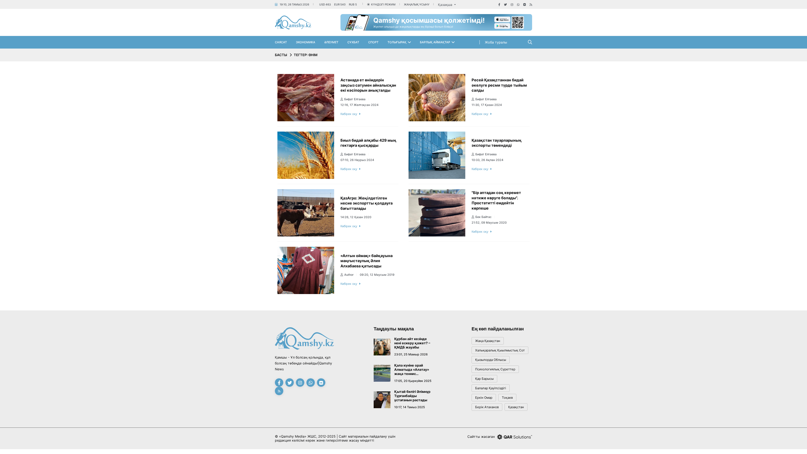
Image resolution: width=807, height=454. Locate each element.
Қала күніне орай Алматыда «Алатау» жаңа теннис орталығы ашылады (411, 369)
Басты (281, 55)
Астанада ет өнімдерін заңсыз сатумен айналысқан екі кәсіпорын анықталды (368, 85)
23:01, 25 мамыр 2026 (411, 354)
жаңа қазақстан (487, 341)
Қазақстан (516, 407)
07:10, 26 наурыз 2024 (357, 160)
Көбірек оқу (348, 114)
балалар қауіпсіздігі (490, 388)
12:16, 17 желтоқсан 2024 (359, 105)
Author (348, 274)
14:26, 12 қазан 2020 (355, 217)
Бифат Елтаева (354, 99)
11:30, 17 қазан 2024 (487, 105)
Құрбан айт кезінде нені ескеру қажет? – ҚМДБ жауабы (412, 343)
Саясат (281, 42)
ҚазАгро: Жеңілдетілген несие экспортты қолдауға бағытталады (366, 203)
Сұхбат (353, 42)
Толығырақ (397, 42)
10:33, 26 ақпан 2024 (487, 160)
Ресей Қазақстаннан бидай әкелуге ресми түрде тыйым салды (499, 85)
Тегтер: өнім (306, 55)
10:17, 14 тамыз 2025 (409, 407)
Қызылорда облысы (490, 360)
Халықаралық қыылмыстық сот (500, 350)
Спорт (373, 42)
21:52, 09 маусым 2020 (489, 222)
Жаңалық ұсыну (416, 4)
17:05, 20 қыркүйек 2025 (412, 381)
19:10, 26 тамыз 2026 (294, 4)
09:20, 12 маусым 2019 (377, 274)
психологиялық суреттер (495, 369)
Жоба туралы (496, 42)
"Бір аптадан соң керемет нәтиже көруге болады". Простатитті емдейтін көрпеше (496, 200)
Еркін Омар (483, 398)
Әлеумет (331, 42)
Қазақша (445, 5)
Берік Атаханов (487, 407)
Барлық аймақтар (435, 42)
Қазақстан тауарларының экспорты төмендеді (497, 143)
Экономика (305, 42)
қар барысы (484, 379)
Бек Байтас (483, 217)
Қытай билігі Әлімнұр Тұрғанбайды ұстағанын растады (412, 395)
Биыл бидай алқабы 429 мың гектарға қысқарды (368, 143)
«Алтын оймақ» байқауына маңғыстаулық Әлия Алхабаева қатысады (366, 260)
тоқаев (507, 398)
